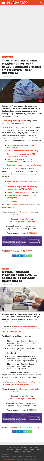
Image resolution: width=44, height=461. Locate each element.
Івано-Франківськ (14, 427)
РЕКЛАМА (18, 451)
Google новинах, (27, 212)
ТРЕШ (36, 447)
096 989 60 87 (32, 233)
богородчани (28, 250)
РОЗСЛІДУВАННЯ (29, 449)
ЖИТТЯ (16, 447)
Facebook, (14, 221)
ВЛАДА (23, 447)
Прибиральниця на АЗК (17, 192)
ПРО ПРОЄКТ (27, 451)
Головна (9, 447)
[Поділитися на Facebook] (14, 255)
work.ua (12, 128)
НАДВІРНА (18, 449)
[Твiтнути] (25, 255)
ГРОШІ (30, 447)
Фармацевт (12, 201)
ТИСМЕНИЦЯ (9, 449)
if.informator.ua (11, 459)
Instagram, (22, 221)
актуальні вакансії (14, 250)
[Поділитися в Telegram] (19, 255)
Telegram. (31, 221)
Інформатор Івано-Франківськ (15, 121)
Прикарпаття (7, 251)
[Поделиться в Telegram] (19, 431)
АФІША (39, 449)
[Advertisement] (22, 29)
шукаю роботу (19, 251)
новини (25, 427)
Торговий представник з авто (20, 181)
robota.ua (13, 169)
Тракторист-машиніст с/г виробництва (24, 165)
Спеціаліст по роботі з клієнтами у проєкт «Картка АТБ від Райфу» (22, 188)
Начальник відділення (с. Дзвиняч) (22, 151)
